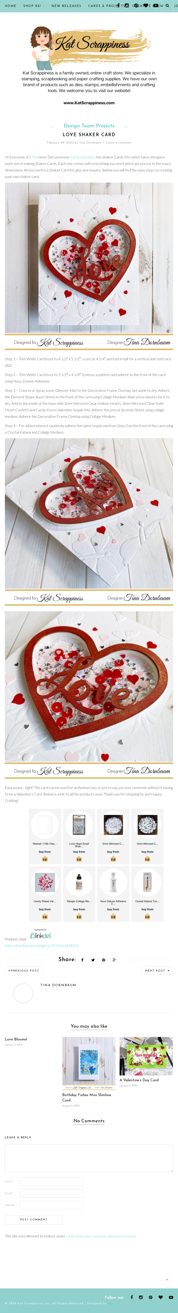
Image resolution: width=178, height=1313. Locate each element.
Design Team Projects (89, 126)
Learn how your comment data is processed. (101, 1236)
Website (10, 1205)
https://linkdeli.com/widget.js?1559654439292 (42, 945)
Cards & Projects (106, 6)
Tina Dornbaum (90, 143)
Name (9, 1181)
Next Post (156, 970)
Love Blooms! (16, 1039)
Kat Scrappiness (82, 157)
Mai (111, 1303)
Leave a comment (118, 143)
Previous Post (25, 970)
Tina (35, 157)
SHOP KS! (32, 6)
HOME (10, 6)
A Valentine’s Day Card (139, 1080)
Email (9, 1193)
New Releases (66, 6)
